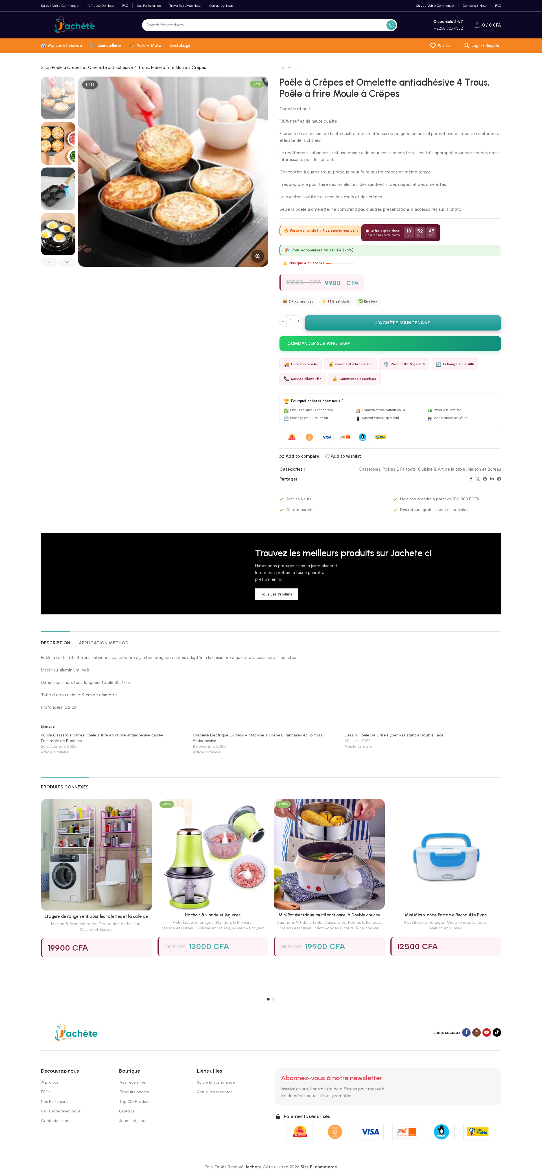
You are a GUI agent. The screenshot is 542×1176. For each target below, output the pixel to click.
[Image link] (76, 1032)
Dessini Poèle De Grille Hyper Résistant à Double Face (394, 735)
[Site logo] (74, 24)
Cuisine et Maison (213, 928)
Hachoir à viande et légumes (213, 915)
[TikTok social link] (497, 1032)
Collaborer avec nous (61, 1111)
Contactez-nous (56, 1120)
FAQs (46, 1092)
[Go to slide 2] (273, 999)
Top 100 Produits (134, 1101)
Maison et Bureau (484, 469)
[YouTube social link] (486, 1032)
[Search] (391, 25)
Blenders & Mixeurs (233, 922)
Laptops (126, 1111)
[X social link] (477, 479)
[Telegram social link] (499, 479)
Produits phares (134, 1092)
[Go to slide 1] (268, 999)
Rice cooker (367, 928)
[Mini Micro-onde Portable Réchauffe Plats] (445, 854)
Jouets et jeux (132, 1120)
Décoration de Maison (119, 923)
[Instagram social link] (476, 1032)
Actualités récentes (214, 1092)
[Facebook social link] (471, 479)
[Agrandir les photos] (257, 256)
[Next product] (296, 67)
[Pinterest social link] (485, 479)
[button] (49, 262)
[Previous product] (282, 67)
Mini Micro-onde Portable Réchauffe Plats (446, 915)
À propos (50, 1082)
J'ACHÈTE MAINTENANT (403, 322)
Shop (46, 67)
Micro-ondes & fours (334, 928)
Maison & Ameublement (74, 923)
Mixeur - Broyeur (248, 928)
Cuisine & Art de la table (441, 469)
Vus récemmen (133, 1082)
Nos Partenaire (54, 1101)
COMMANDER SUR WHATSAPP (318, 343)
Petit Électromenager (193, 922)
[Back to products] (289, 67)
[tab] (55, 640)
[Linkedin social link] (492, 479)
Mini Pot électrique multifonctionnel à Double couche (329, 915)
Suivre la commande (216, 1082)
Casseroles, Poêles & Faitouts (387, 469)
